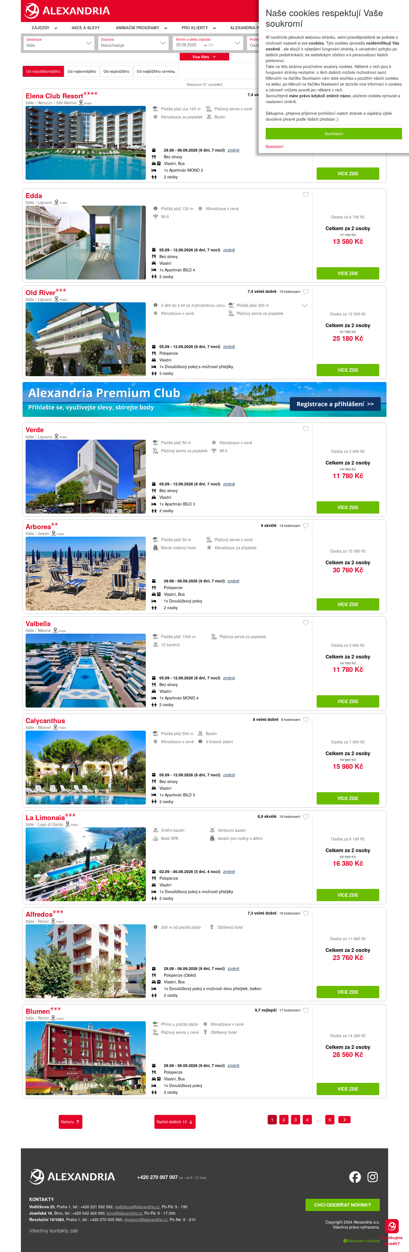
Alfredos (39, 914)
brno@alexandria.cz (124, 1213)
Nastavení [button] (275, 146)
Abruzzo (45, 102)
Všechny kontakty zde (53, 1230)
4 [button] (307, 1119)
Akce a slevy (86, 27)
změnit (233, 150)
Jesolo (43, 533)
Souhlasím (334, 133)
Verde (35, 429)
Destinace (34, 39)
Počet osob (258, 39)
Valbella (38, 623)
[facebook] (355, 1176)
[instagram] (372, 1176)
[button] (43, 27)
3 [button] (295, 1119)
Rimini (43, 921)
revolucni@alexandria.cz (145, 1219)
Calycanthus (45, 720)
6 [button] (330, 1119)
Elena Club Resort (54, 95)
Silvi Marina (66, 102)
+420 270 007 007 (157, 1177)
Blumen (38, 1011)
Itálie (30, 102)
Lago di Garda (50, 824)
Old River (40, 292)
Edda (34, 195)
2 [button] (284, 1119)
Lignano (45, 202)
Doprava (107, 39)
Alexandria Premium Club (258, 27)
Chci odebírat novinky (342, 1205)
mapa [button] (88, 103)
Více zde (347, 173)
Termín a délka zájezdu (193, 39)
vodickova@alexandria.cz (137, 1206)
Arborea (38, 526)
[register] (204, 401)
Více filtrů (201, 56)
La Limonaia (45, 817)
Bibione (44, 630)
